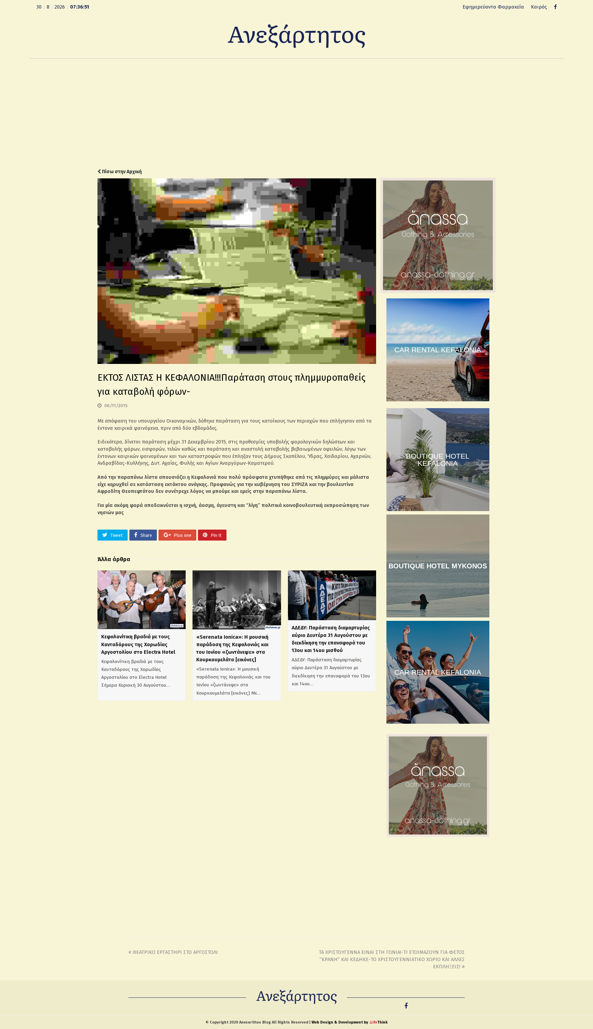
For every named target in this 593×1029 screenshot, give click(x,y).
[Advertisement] (296, 114)
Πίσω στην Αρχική (121, 172)
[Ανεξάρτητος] (296, 36)
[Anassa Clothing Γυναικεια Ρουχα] (438, 291)
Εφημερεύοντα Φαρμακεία (493, 7)
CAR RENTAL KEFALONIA (437, 350)
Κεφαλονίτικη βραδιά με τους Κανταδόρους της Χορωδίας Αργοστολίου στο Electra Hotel (138, 644)
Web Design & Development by (349, 1022)
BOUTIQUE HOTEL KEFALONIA (437, 459)
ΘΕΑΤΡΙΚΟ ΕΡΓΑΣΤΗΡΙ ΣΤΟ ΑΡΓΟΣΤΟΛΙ (175, 952)
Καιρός (539, 7)
